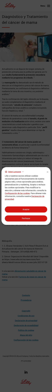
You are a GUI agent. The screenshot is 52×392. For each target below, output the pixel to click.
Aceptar (26, 209)
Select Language (14, 171)
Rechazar (26, 218)
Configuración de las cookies (17, 193)
